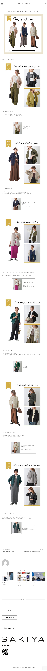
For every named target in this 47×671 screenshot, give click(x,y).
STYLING (24, 9)
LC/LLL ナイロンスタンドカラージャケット (28, 202)
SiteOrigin (33, 667)
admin (12, 560)
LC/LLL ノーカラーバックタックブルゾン (28, 525)
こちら (10, 538)
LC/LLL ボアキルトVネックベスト (28, 282)
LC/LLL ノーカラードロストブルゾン (28, 126)
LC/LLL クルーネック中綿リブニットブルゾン (28, 445)
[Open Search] (45, 3)
